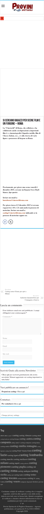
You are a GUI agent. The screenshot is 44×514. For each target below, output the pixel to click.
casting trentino (22, 478)
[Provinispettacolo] (22, 6)
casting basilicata (4, 439)
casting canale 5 (15, 443)
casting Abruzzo (25, 435)
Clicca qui (5, 374)
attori (2, 435)
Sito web (6, 354)
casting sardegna (24, 471)
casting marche (6, 459)
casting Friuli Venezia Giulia (21, 451)
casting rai (31, 466)
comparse (24, 482)
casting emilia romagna (23, 446)
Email (5, 346)
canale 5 (10, 436)
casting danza (36, 443)
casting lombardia (30, 455)
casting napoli (14, 463)
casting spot (10, 475)
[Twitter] (23, 503)
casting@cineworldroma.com (14, 213)
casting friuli (8, 451)
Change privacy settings (10, 415)
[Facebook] (20, 503)
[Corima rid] (22, 260)
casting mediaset (20, 459)
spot (1, 484)
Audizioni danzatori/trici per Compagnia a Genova (29, 298)
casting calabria (26, 438)
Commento (7, 316)
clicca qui (17, 403)
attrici (6, 436)
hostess (35, 481)
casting (16, 435)
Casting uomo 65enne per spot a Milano (15, 292)
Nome (5, 338)
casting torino (30, 474)
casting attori (36, 435)
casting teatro (18, 475)
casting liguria (13, 455)
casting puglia (18, 466)
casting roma (8, 470)
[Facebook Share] (5, 222)
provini (41, 482)
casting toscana (8, 478)
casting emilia (4, 446)
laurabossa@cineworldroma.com (15, 200)
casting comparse (25, 443)
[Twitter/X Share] (10, 222)
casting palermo (24, 463)
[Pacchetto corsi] (22, 92)
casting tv (31, 478)
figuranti (29, 482)
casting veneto (12, 481)
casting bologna (14, 439)
